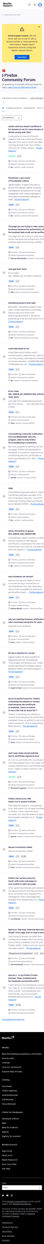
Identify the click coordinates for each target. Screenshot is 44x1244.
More (39, 108)
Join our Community (12, 1067)
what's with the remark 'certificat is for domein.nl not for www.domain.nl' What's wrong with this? (25, 129)
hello (10, 488)
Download (7, 1086)
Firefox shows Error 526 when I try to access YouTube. (22, 800)
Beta (4, 1123)
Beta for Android (10, 1127)
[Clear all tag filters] (3, 102)
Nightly (5, 1132)
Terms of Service (10, 1227)
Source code (8, 1058)
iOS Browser (8, 1099)
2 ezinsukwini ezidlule (29, 216)
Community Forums (12, 15)
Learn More (22, 57)
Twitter (3, 1195)
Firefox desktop (9, 1091)
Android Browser (10, 1095)
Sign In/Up (7, 1151)
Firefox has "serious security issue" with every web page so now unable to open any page (22, 881)
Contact (6, 1240)
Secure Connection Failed (20, 847)
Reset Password (9, 1160)
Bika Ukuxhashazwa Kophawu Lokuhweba (22, 1054)
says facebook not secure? (20, 576)
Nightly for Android (11, 1136)
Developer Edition (10, 1118)
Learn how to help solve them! (22, 87)
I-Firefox (14, 161)
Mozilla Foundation (22, 1204)
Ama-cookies (8, 1236)
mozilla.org (7, 1222)
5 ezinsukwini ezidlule (30, 292)
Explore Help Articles (12, 1071)
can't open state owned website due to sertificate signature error (23, 754)
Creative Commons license (18, 1215)
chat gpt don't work (17, 269)
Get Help (6, 1169)
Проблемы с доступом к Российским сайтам (19, 179)
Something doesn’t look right (22, 303)
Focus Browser (9, 1104)
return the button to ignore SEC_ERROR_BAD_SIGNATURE (22, 532)
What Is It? (7, 1155)
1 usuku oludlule (27, 167)
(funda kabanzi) (21, 199)
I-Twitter (6, 1063)
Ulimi (4, 1183)
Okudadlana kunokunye (13, 1019)
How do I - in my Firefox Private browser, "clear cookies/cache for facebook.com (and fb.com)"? (23, 978)
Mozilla (8, 1038)
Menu (35, 5)
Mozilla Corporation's (17, 1201)
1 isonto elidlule (28, 423)
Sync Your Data (9, 1164)
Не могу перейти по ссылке (21, 653)
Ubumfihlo (7, 1231)
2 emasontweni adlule (31, 742)
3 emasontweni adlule (32, 837)
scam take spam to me (18, 348)
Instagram (12, 1195)
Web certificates (28, 161)
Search (30, 5)
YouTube (7, 1195)
